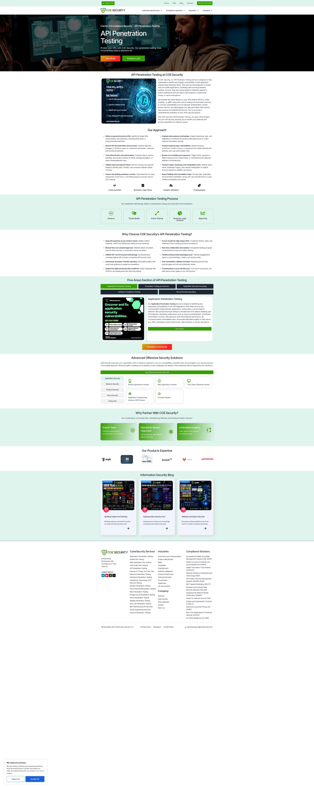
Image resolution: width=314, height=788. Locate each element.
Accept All (35, 779)
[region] (25, 771)
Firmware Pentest (164, 397)
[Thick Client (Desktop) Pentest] (188, 381)
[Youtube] (106, 575)
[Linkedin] (103, 575)
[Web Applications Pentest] (159, 381)
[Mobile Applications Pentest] (130, 381)
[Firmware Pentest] (159, 393)
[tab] (119, 286)
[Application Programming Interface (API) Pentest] (130, 393)
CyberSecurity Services (151, 10)
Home (166, 3)
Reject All (16, 779)
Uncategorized (107, 481)
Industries (192, 10)
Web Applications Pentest (167, 385)
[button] (103, 460)
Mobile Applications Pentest (138, 385)
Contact (190, 3)
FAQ (174, 3)
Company (206, 10)
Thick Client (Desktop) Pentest (198, 385)
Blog (181, 3)
